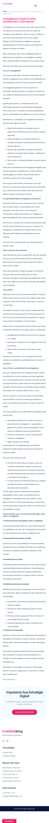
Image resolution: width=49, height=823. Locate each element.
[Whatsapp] (4, 741)
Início (5, 11)
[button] (35, 5)
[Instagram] (7, 741)
